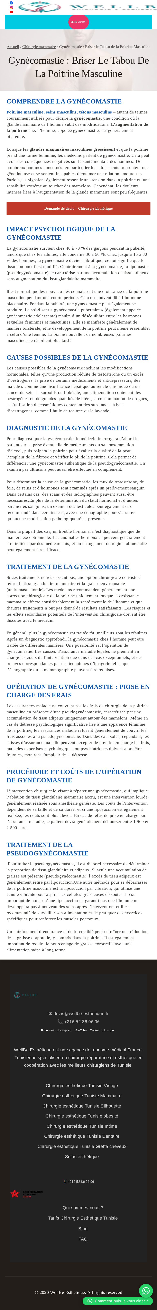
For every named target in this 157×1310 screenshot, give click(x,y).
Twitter (94, 1030)
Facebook (47, 1030)
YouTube (81, 1030)
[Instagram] (11, 7)
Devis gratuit (78, 22)
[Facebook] (11, 3)
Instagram (65, 1030)
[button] (118, 1301)
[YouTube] (11, 12)
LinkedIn (108, 1030)
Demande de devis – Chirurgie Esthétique (78, 208)
